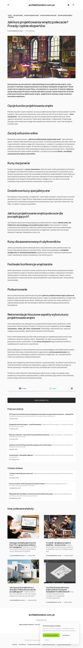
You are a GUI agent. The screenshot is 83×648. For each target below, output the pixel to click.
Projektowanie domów (31, 15)
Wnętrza (11, 17)
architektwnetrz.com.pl (41, 4)
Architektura (22, 644)
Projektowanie (18, 15)
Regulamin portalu (26, 624)
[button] (8, 4)
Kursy (10, 15)
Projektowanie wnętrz (65, 15)
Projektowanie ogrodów (48, 15)
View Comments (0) (41, 400)
